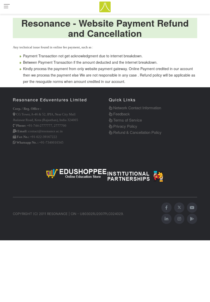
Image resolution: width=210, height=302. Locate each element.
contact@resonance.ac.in (45, 131)
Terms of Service (127, 120)
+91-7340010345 (51, 142)
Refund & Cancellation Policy (137, 132)
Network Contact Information (136, 107)
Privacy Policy (124, 126)
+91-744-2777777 (39, 125)
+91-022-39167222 (43, 137)
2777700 (60, 125)
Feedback (121, 113)
